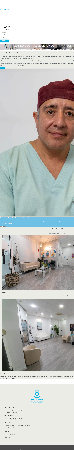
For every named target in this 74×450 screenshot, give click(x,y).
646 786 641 (14, 419)
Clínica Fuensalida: (10, 408)
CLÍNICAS (4, 21)
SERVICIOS (4, 34)
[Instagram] (37, 446)
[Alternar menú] (7, 24)
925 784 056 (7, 412)
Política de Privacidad (9, 434)
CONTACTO (4, 37)
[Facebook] (36, 446)
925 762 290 (7, 419)
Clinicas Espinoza (6, 19)
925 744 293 (7, 427)
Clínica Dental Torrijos (6, 292)
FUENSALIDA (8, 27)
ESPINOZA (4, 32)
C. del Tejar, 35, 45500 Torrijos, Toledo (13, 418)
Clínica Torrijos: (9, 415)
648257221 (13, 427)
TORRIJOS (8, 26)
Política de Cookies (8, 440)
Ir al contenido (3, 0)
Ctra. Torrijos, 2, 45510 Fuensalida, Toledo (14, 410)
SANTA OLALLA (9, 29)
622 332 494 (14, 412)
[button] (6, 22)
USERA (7, 31)
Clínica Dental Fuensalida (7, 374)
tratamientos (37, 221)
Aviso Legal (7, 437)
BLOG (3, 36)
